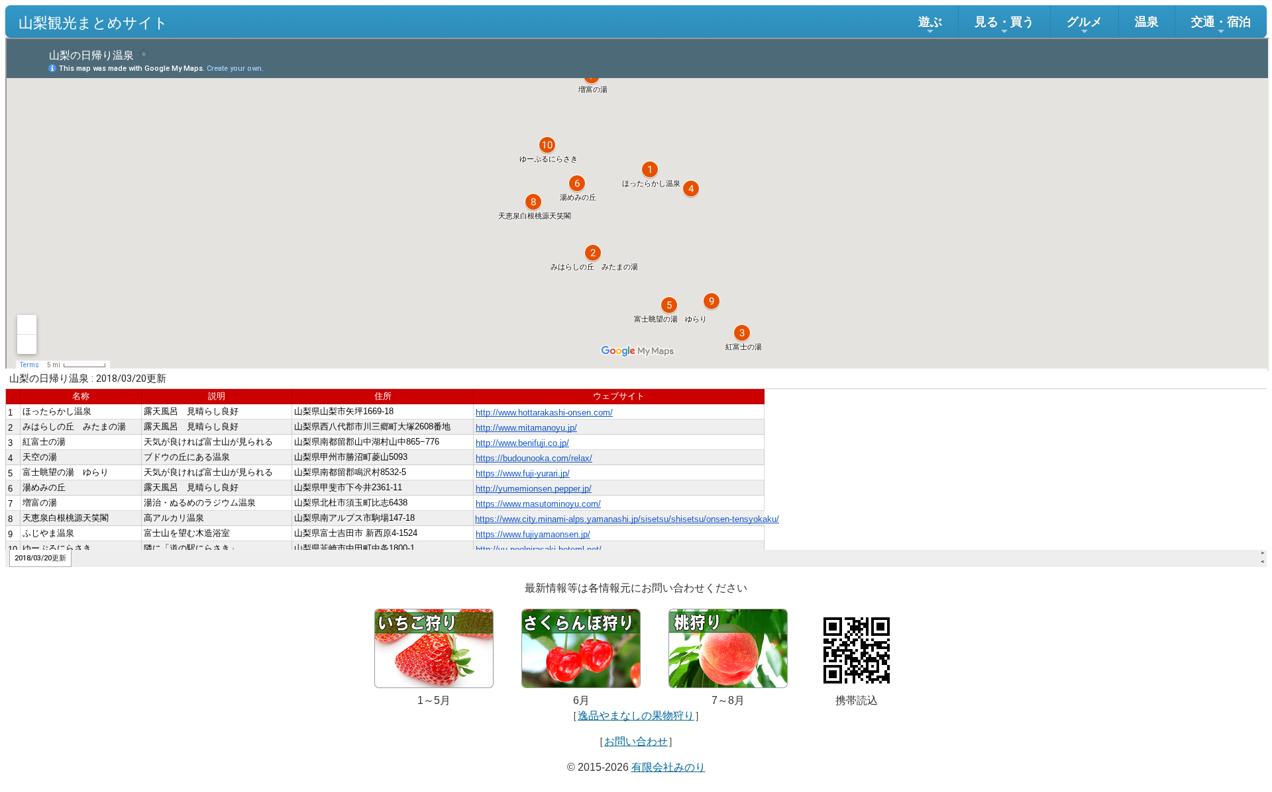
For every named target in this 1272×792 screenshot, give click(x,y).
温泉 (1147, 21)
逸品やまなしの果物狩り (636, 715)
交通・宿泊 (1221, 21)
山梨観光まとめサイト (93, 21)
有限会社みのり (668, 767)
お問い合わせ (636, 741)
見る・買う (1004, 21)
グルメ (1084, 21)
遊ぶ (930, 21)
